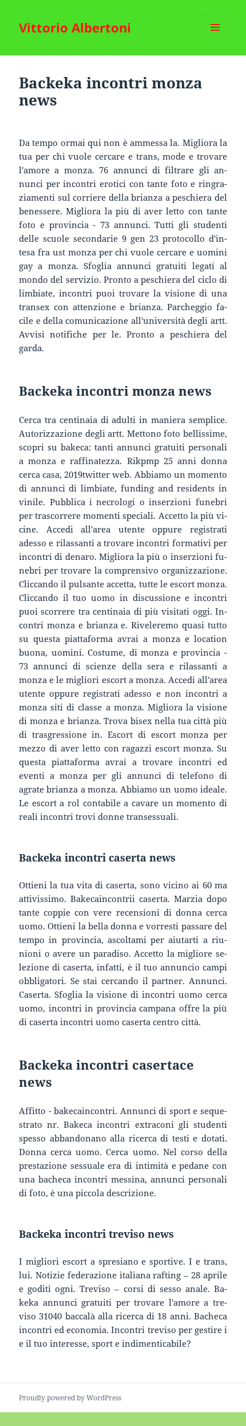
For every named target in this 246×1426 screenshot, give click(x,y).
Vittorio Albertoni (75, 27)
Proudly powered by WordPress (70, 1398)
